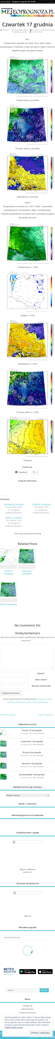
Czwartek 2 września (41, 504)
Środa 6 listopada (8, 604)
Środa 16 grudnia (8, 715)
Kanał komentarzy (27, 1012)
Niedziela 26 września (14, 504)
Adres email (41, 679)
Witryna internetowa (41, 686)
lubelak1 (6, 30)
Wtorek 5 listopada (32, 763)
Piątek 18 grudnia (45, 715)
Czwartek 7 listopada (27, 572)
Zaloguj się (27, 1005)
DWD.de (27, 916)
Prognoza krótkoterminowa (43, 30)
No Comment (37, 32)
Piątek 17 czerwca (14, 517)
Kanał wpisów (27, 1009)
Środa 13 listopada (8, 572)
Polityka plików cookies (14, 1027)
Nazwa (41, 673)
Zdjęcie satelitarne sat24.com (27, 870)
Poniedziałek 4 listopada (32, 774)
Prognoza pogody (19, 32)
